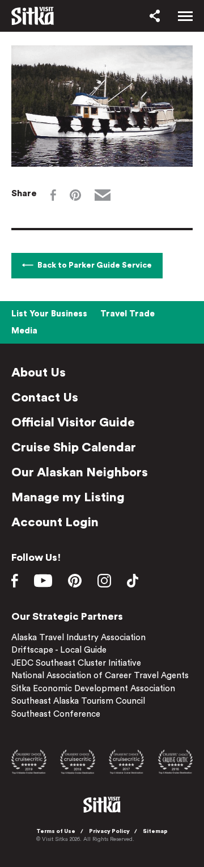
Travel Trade (127, 314)
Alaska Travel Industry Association (78, 637)
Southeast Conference (55, 714)
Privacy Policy (109, 831)
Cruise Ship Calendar (73, 447)
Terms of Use (55, 831)
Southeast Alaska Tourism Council (78, 701)
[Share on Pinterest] (75, 195)
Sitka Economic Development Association (93, 688)
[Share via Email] (102, 195)
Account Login (55, 522)
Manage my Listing (68, 497)
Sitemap (155, 831)
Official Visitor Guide (73, 422)
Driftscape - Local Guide (59, 650)
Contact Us (44, 397)
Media (24, 331)
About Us (38, 372)
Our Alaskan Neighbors (79, 472)
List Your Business (49, 314)
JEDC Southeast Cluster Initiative (76, 663)
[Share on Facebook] (53, 195)
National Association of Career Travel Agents (100, 675)
